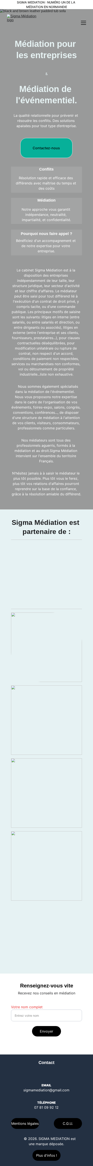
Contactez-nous (46, 148)
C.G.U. (68, 1123)
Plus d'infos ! (46, 1155)
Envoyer (46, 1031)
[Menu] (83, 23)
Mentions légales (25, 1123)
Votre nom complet (27, 1007)
